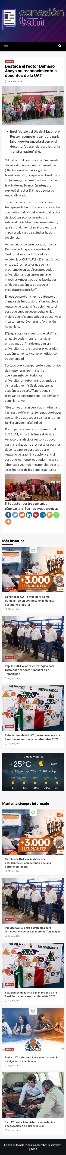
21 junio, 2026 (14, 1066)
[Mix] (49, 515)
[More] (8, 522)
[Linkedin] (29, 515)
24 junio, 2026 (14, 609)
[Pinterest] (36, 515)
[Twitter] (15, 515)
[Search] (60, 46)
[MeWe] (43, 515)
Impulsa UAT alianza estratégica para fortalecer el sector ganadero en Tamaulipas (30, 670)
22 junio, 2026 (14, 744)
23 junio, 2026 (14, 678)
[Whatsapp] (56, 515)
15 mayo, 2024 (15, 81)
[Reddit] (22, 515)
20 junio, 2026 (14, 1130)
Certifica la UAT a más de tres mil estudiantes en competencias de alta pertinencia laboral (29, 600)
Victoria (9, 62)
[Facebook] (8, 515)
